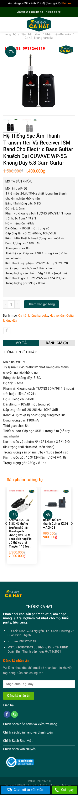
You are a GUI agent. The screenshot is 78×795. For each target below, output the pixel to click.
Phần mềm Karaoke (58, 34)
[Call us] (14, 714)
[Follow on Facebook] (7, 714)
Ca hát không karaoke (39, 37)
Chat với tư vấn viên (28, 790)
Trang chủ (9, 34)
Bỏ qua (67, 3)
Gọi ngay (67, 790)
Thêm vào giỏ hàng (41, 304)
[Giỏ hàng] (73, 24)
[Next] (69, 80)
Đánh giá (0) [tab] (57, 343)
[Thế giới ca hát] (39, 24)
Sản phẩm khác (31, 34)
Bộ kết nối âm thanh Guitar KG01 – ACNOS (55, 523)
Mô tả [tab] (21, 343)
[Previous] (8, 80)
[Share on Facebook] (7, 330)
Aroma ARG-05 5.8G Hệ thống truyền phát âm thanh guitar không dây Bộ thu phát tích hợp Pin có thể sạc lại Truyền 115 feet (20, 533)
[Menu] (5, 24)
